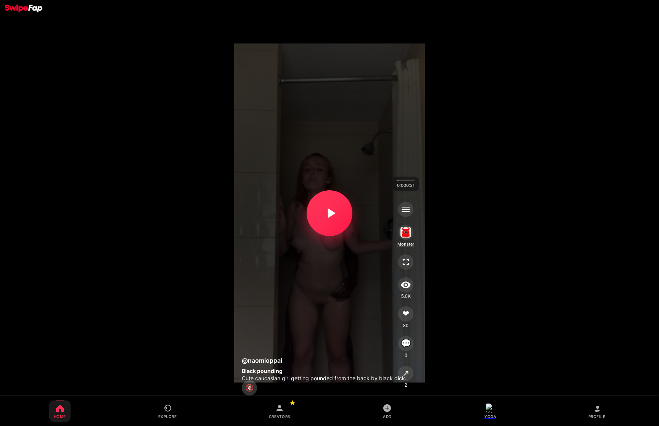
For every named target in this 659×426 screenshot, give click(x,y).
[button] (329, 213)
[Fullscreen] (405, 262)
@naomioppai (262, 360)
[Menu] (405, 209)
